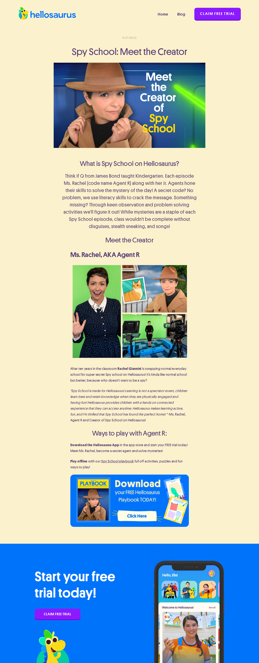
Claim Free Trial (217, 13)
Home (163, 14)
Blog (181, 14)
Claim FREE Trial (57, 614)
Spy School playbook (117, 461)
